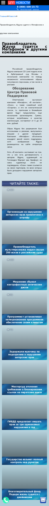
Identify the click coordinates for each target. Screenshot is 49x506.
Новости (12, 16)
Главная (3, 16)
